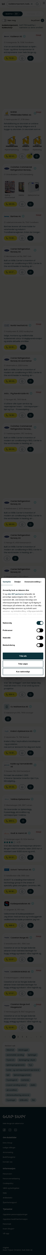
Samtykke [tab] (7, 582)
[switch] (40, 630)
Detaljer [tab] (17, 582)
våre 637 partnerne (15, 594)
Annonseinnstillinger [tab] (33, 582)
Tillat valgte (23, 664)
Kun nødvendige (23, 672)
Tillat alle (23, 656)
